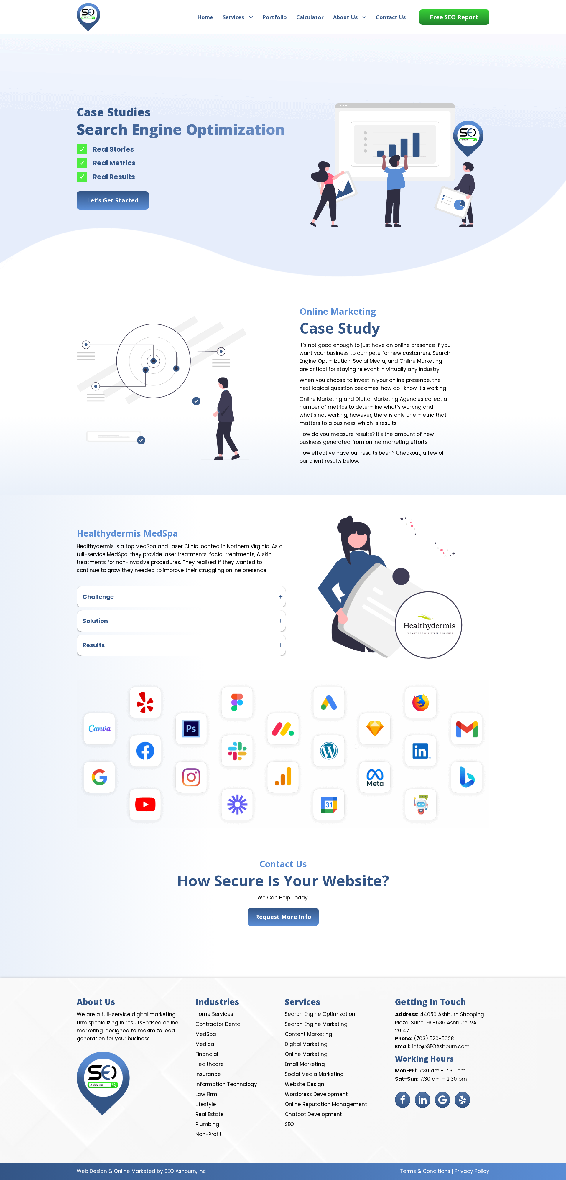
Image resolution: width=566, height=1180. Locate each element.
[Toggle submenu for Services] (250, 17)
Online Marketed (134, 1171)
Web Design (92, 1171)
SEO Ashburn (180, 1171)
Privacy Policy (472, 1171)
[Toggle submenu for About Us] (364, 17)
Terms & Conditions (425, 1171)
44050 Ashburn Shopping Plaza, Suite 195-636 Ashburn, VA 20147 (439, 1022)
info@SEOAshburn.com (441, 1046)
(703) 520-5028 (434, 1038)
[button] (454, 17)
